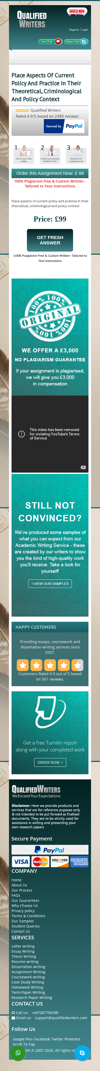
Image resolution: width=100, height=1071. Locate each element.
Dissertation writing (28, 966)
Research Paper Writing (32, 997)
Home (17, 879)
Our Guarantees (25, 900)
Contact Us (21, 931)
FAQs (16, 895)
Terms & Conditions (28, 915)
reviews (56, 679)
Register (74, 29)
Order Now (49, 762)
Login (85, 29)
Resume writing (25, 961)
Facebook (42, 1039)
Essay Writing (23, 951)
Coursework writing (28, 976)
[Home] (32, 23)
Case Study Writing (28, 982)
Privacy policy (23, 910)
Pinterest (72, 1039)
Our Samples (23, 921)
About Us (19, 885)
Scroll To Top (24, 1044)
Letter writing (23, 946)
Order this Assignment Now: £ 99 (50, 173)
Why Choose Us (25, 905)
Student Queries (26, 926)
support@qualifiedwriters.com (61, 1017)
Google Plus (23, 1039)
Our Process (22, 890)
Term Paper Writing (28, 992)
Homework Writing (27, 987)
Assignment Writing (28, 971)
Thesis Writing (24, 956)
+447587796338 (45, 1012)
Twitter (57, 1039)
